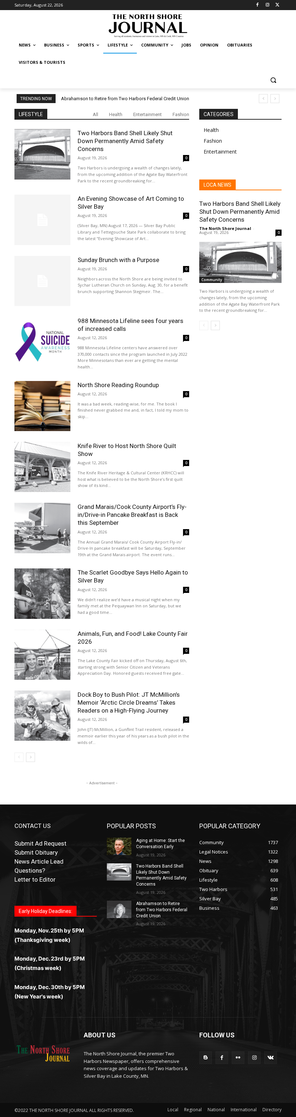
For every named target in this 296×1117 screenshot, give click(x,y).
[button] (273, 79)
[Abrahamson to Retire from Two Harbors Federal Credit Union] (119, 909)
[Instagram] (267, 5)
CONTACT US (32, 825)
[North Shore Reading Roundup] (42, 406)
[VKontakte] (270, 1057)
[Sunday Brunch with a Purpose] (42, 281)
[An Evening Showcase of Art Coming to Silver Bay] (42, 220)
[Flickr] (238, 1057)
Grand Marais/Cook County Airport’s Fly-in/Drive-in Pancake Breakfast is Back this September (132, 514)
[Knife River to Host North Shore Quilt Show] (42, 467)
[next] (274, 98)
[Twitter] (277, 5)
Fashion (181, 114)
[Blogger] (205, 1057)
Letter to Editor (35, 879)
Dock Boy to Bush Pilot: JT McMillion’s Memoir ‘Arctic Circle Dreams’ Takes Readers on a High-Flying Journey (129, 702)
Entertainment (147, 114)
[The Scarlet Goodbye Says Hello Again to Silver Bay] (42, 593)
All (95, 114)
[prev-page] (18, 757)
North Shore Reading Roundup (118, 385)
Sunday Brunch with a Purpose (118, 259)
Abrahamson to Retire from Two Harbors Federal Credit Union (125, 98)
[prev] (263, 98)
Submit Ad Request (40, 843)
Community (211, 279)
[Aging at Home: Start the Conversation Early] (119, 846)
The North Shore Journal (225, 228)
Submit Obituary (36, 852)
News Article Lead (39, 861)
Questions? (29, 870)
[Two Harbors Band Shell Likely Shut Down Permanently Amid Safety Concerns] (42, 154)
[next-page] (30, 757)
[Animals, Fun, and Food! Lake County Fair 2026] (42, 655)
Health (115, 114)
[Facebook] (257, 5)
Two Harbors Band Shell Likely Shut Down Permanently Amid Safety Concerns (125, 140)
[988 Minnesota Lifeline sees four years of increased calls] (42, 342)
